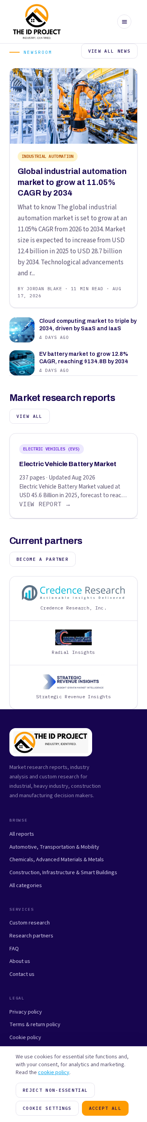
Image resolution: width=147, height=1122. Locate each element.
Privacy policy (25, 1012)
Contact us (21, 974)
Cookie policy (25, 1037)
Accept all (105, 1108)
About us (19, 961)
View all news (109, 51)
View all (29, 416)
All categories (25, 885)
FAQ (14, 948)
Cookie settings (47, 1108)
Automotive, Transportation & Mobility (54, 847)
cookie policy (53, 1072)
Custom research (29, 923)
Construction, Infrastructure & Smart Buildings (63, 872)
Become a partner (42, 559)
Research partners (31, 936)
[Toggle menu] (124, 22)
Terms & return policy (34, 1024)
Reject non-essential (55, 1090)
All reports (21, 834)
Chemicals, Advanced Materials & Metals (56, 859)
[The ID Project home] (37, 21)
